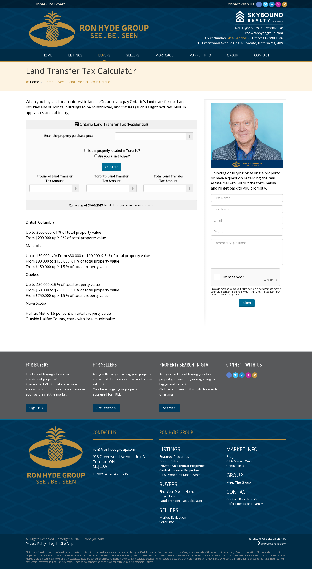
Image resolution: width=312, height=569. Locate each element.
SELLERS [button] (132, 55)
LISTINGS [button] (75, 55)
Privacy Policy (36, 543)
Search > (169, 408)
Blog (229, 456)
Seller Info (166, 522)
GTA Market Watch (240, 461)
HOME (47, 55)
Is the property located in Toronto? (114, 150)
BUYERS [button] (104, 55)
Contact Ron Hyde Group (244, 499)
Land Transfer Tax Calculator (180, 501)
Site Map (66, 543)
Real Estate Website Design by (266, 538)
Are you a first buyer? (114, 156)
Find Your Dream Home (177, 491)
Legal (53, 543)
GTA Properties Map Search (180, 475)
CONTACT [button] (262, 55)
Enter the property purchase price (68, 135)
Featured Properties (174, 456)
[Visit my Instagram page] (278, 4)
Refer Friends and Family (244, 503)
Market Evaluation (172, 517)
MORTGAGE (164, 55)
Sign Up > (36, 408)
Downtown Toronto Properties (182, 465)
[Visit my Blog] (284, 4)
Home (34, 82)
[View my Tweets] (265, 4)
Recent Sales (168, 461)
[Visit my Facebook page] (259, 4)
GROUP (232, 55)
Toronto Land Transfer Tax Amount (111, 178)
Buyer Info (167, 496)
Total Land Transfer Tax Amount (168, 178)
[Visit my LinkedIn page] (272, 4)
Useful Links (235, 465)
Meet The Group (238, 482)
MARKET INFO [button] (200, 55)
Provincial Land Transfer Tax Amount (54, 178)
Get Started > (106, 408)
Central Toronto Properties (179, 470)
